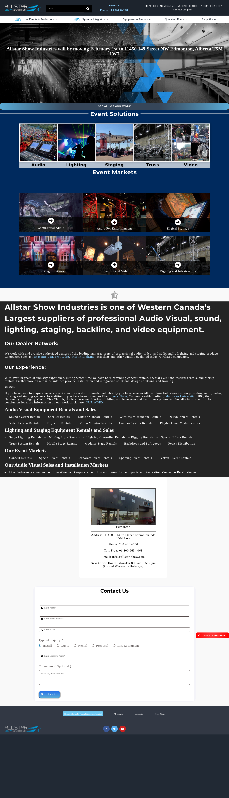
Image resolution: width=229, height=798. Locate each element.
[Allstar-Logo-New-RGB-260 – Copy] (23, 6)
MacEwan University (180, 396)
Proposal (102, 645)
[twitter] (114, 729)
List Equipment (128, 645)
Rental (82, 645)
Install (47, 645)
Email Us (114, 5)
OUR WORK (95, 402)
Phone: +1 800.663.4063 (114, 10)
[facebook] (106, 729)
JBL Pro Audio (58, 356)
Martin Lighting (83, 356)
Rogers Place (118, 396)
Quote (65, 645)
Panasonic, (40, 356)
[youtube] (122, 729)
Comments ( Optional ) (55, 666)
